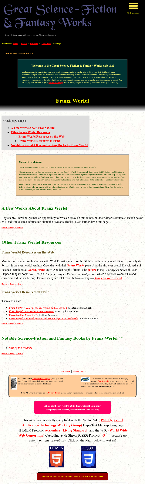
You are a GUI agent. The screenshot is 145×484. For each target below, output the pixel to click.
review (92, 269)
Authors (24, 43)
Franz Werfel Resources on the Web (42, 136)
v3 (103, 435)
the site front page (56, 82)
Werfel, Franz (36, 269)
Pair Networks (103, 381)
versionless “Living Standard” (67, 430)
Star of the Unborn (20, 348)
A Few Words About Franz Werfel (33, 128)
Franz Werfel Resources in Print (39, 141)
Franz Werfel (46, 43)
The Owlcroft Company (42, 378)
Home (15, 43)
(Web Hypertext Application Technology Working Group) (72, 422)
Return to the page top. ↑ (12, 227)
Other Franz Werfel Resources (30, 132)
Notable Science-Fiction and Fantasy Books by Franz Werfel (49, 145)
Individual (34, 43)
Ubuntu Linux (54, 392)
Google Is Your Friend (108, 278)
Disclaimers (65, 371)
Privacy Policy (78, 371)
